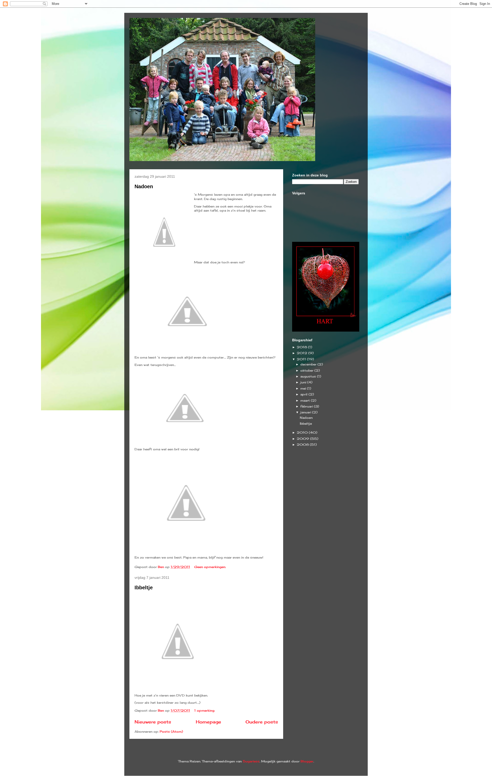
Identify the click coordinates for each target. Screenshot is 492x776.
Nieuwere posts (153, 721)
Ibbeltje (144, 587)
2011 (302, 359)
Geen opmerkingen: (210, 567)
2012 (302, 353)
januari (306, 412)
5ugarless (251, 761)
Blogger (307, 761)
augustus (308, 376)
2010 (303, 432)
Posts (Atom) (171, 731)
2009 (303, 439)
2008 (303, 444)
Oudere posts (261, 721)
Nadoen (144, 186)
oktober (307, 370)
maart (305, 400)
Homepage (208, 721)
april (304, 394)
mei (303, 388)
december (308, 364)
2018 (302, 347)
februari (307, 406)
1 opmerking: (205, 710)
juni (303, 382)
